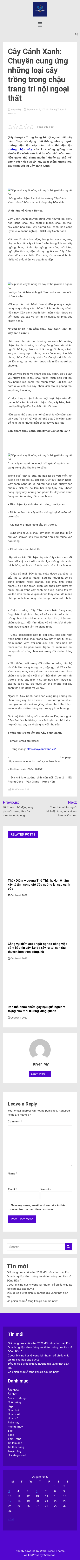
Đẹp (10, 1406)
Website (46, 1189)
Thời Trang (14, 1438)
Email (12, 1189)
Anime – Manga (17, 1398)
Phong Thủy (56, 109)
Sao (10, 1430)
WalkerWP (49, 1555)
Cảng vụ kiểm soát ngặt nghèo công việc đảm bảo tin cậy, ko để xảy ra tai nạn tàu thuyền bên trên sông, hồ (37, 948)
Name (12, 1173)
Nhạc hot (13, 1410)
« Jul (11, 1519)
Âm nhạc (13, 1389)
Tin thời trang (16, 1447)
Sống (11, 1434)
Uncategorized (17, 1455)
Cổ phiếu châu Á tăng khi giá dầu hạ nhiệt (32, 1300)
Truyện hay (15, 1451)
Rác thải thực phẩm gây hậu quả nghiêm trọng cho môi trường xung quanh (36, 1009)
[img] (40, 24)
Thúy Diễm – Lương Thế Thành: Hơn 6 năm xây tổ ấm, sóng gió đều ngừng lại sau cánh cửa (39, 885)
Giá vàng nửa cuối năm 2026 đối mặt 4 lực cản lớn (38, 1272)
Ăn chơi (12, 1393)
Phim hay (13, 1422)
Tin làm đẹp (15, 1442)
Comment (15, 1121)
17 (9, 1501)
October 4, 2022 (18, 895)
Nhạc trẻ (13, 1418)
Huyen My (16, 109)
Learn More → (40, 1073)
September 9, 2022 (36, 109)
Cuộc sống (14, 1402)
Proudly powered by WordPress (34, 1550)
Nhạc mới (14, 1414)
